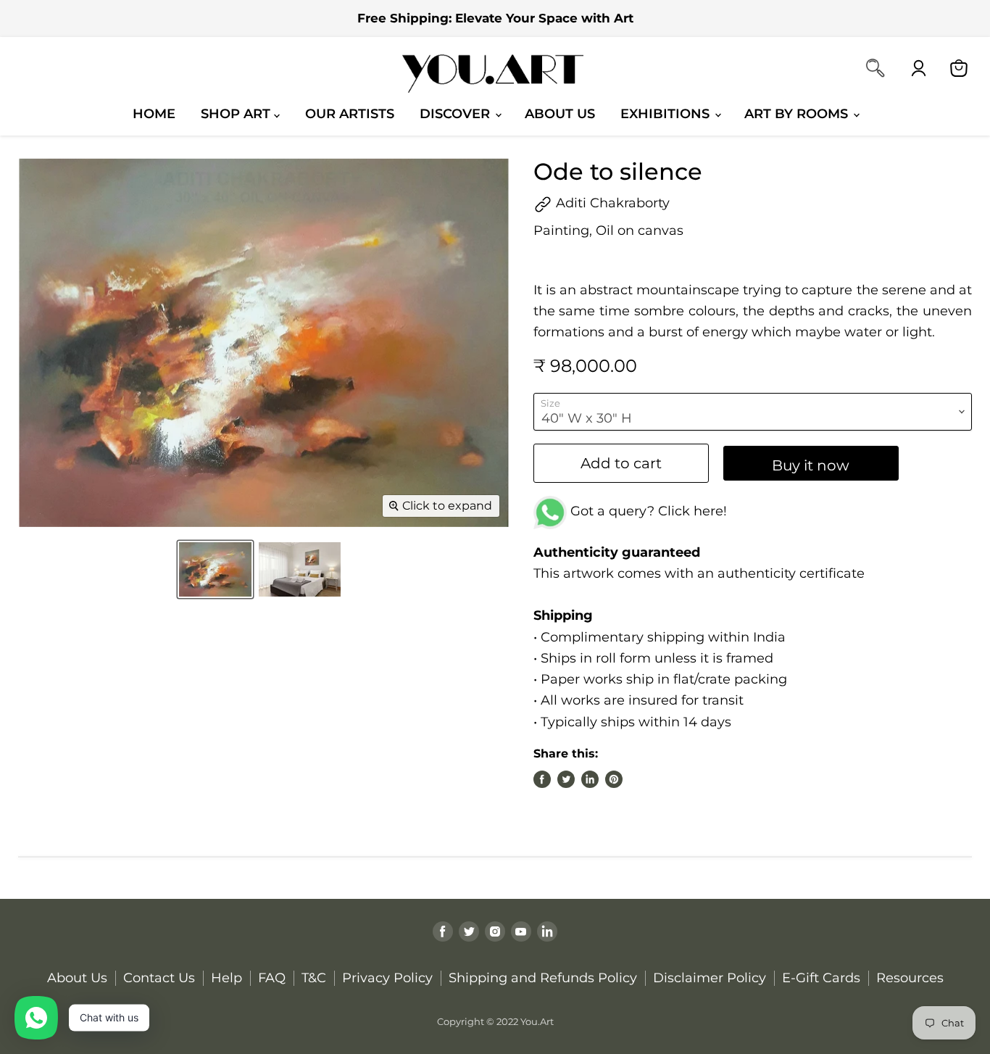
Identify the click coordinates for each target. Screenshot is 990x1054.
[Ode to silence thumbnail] (215, 569)
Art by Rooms (798, 113)
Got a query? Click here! (647, 511)
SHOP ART (237, 113)
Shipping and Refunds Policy (543, 978)
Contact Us (159, 978)
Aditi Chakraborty (611, 203)
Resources (910, 978)
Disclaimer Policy (709, 978)
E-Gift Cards (821, 978)
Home (154, 113)
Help (226, 978)
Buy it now (810, 465)
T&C (313, 978)
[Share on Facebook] (542, 779)
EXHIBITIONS (666, 113)
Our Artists (349, 113)
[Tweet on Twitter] (566, 779)
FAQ (272, 978)
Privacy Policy (387, 978)
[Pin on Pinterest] (614, 779)
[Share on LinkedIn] (590, 779)
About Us (560, 113)
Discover (457, 113)
